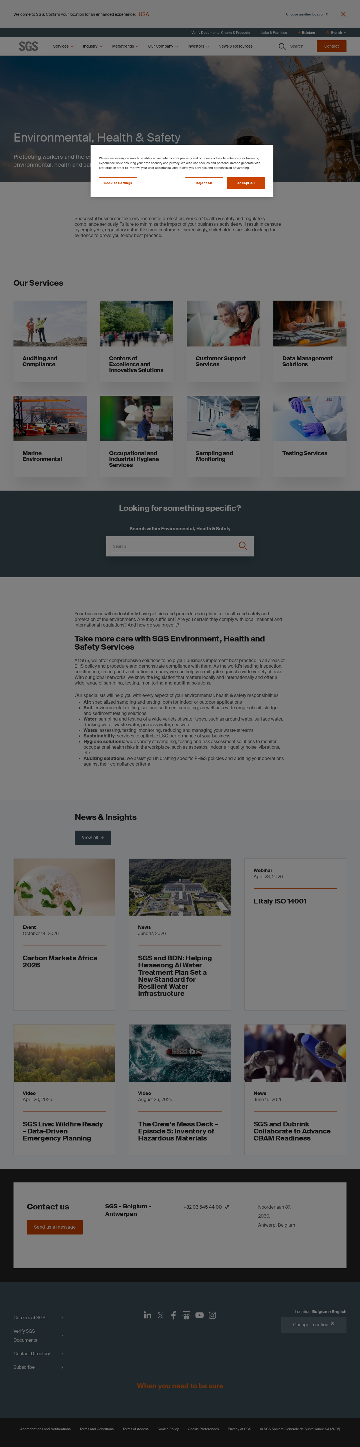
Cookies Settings (118, 183)
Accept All (246, 183)
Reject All (204, 183)
